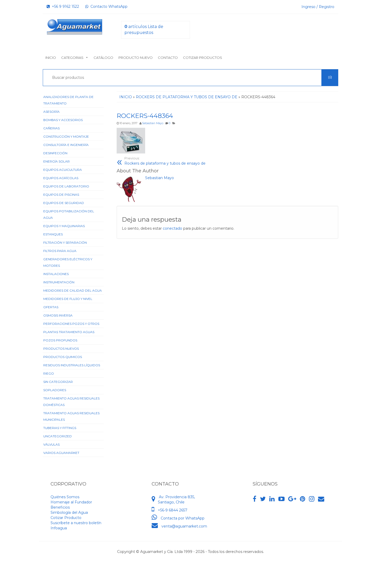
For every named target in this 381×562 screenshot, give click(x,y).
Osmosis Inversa (58, 315)
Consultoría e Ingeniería (66, 145)
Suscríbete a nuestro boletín (76, 523)
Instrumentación (58, 282)
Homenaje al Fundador (71, 502)
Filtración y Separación (65, 242)
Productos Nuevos (61, 348)
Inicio (50, 57)
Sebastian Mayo (152, 123)
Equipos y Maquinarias (64, 226)
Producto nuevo (135, 57)
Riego (48, 373)
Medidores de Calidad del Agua (72, 290)
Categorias (72, 57)
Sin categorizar (58, 382)
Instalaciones (56, 274)
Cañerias (51, 128)
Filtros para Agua (59, 251)
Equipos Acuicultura (62, 170)
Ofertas (50, 307)
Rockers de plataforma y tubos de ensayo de (165, 161)
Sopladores (54, 390)
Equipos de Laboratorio (66, 186)
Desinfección (55, 153)
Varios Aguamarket (61, 453)
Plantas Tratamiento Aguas (68, 332)
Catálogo (103, 57)
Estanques (53, 234)
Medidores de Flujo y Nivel (67, 299)
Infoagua (59, 528)
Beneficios (60, 507)
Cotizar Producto (66, 517)
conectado (172, 228)
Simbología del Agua (69, 512)
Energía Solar (56, 161)
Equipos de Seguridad (63, 203)
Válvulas (51, 444)
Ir (330, 77)
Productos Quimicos (62, 357)
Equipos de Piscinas (61, 194)
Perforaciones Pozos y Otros (71, 324)
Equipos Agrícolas (60, 178)
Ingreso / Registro (317, 6)
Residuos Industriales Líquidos (71, 365)
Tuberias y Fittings (59, 428)
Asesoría (51, 112)
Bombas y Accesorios (63, 120)
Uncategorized (57, 436)
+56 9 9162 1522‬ (64, 6)
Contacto (168, 57)
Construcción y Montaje (66, 136)
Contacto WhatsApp (108, 6)
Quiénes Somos (65, 497)
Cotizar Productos (202, 57)
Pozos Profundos (60, 340)
